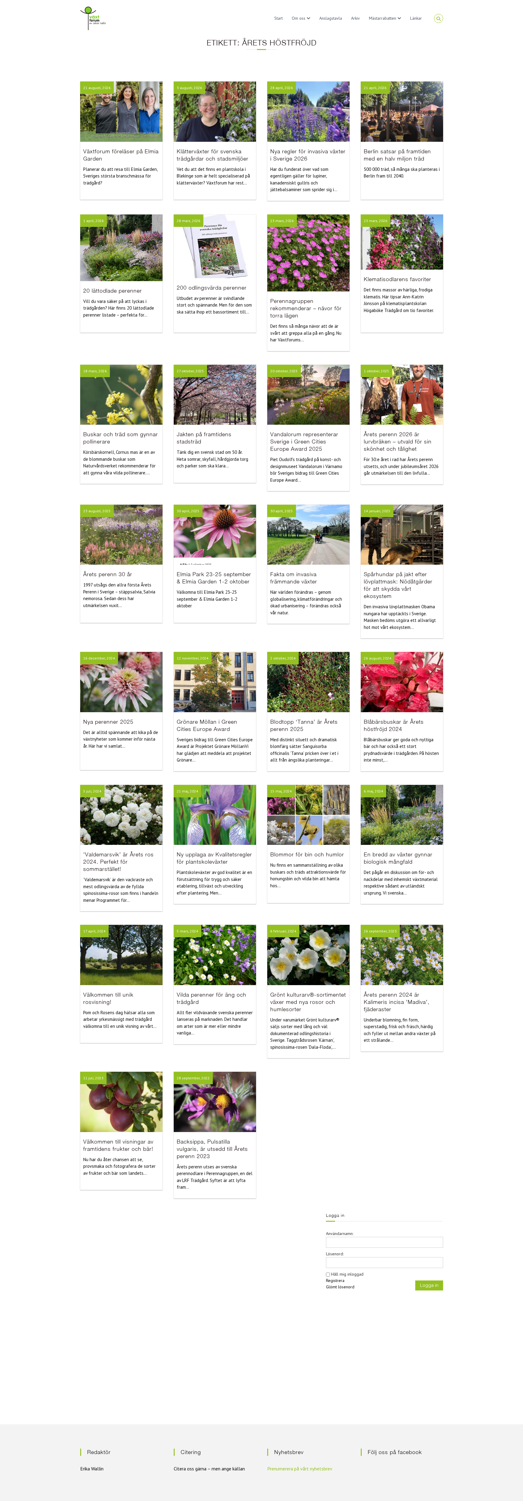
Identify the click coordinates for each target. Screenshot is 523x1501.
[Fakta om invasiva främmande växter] (308, 534)
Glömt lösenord (340, 1287)
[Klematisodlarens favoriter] (402, 241)
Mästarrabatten (382, 18)
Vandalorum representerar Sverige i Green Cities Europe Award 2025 (304, 441)
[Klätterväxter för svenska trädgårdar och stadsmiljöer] (215, 111)
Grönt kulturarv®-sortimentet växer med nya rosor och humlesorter (308, 1001)
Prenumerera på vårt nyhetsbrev (299, 1469)
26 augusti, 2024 (377, 658)
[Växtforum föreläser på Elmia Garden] (121, 111)
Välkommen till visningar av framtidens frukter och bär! (118, 1145)
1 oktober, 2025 (376, 371)
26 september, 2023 (380, 931)
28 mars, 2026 (188, 220)
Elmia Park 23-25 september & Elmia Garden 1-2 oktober (214, 578)
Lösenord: (335, 1254)
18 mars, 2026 (95, 371)
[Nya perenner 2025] (121, 681)
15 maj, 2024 (281, 791)
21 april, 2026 (375, 87)
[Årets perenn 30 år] (121, 534)
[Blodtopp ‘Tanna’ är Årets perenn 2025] (308, 681)
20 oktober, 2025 (284, 371)
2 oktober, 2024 (283, 658)
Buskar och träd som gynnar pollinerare (120, 438)
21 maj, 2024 (187, 791)
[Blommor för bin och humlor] (308, 814)
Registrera (335, 1280)
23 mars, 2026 (282, 220)
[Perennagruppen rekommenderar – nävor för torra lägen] (308, 252)
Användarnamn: (339, 1233)
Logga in (429, 1285)
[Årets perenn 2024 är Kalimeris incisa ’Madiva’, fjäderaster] (402, 954)
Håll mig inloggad (347, 1274)
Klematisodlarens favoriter (397, 279)
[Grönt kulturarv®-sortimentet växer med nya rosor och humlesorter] (308, 954)
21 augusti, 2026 (97, 87)
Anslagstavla (330, 18)
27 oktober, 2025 (190, 371)
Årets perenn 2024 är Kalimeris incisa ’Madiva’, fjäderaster (396, 1001)
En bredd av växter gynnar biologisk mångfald (398, 858)
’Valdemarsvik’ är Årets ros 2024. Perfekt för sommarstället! (118, 861)
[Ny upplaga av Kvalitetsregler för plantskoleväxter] (215, 814)
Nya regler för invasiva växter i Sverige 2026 (308, 155)
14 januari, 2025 (377, 511)
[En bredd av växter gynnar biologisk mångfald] (402, 814)
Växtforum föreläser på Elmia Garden (121, 155)
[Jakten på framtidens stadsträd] (215, 394)
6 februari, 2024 (283, 931)
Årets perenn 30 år (107, 574)
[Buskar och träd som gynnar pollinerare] (121, 394)
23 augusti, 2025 (97, 511)
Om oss (298, 18)
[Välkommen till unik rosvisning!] (121, 954)
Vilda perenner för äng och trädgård (211, 998)
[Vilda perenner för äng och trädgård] (215, 954)
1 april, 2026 (93, 220)
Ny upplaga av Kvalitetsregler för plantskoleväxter (214, 858)
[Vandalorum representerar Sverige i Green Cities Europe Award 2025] (308, 394)
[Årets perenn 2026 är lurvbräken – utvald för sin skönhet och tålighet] (402, 394)
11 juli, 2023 (93, 1078)
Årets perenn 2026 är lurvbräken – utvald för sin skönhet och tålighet (398, 441)
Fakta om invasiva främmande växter (293, 578)
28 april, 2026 (281, 87)
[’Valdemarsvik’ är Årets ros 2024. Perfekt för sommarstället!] (121, 814)
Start (278, 18)
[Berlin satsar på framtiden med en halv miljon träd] (402, 111)
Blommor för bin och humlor (307, 854)
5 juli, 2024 (92, 791)
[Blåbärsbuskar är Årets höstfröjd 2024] (402, 681)
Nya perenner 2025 (108, 722)
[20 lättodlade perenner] (121, 247)
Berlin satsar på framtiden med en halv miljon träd (397, 155)
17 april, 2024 (94, 931)
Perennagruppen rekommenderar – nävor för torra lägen (306, 308)
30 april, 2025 (188, 511)
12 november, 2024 (193, 658)
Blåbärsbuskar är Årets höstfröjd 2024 (394, 725)
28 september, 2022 (193, 1078)
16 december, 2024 (99, 658)
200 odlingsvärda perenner (212, 287)
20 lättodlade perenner (112, 290)
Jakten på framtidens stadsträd (204, 438)
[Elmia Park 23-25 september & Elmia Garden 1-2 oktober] (215, 534)
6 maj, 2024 (373, 791)
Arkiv (355, 18)
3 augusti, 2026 (189, 87)
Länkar (416, 18)
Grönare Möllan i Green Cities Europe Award (207, 725)
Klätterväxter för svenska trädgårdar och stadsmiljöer (212, 155)
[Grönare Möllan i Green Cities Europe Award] (215, 681)
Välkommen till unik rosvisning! (108, 998)
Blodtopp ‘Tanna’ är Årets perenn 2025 (304, 725)
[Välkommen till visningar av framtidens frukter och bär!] (121, 1101)
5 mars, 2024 (187, 931)
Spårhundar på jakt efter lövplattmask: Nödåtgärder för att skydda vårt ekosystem (398, 585)
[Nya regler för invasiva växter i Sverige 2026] (308, 111)
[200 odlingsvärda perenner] (215, 245)
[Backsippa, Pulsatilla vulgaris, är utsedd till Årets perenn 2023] (215, 1101)
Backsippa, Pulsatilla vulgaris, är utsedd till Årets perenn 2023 (212, 1148)
